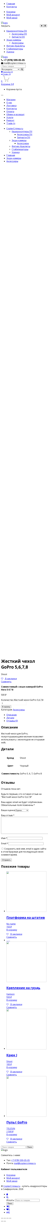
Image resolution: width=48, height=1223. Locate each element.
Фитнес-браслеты (15, 45)
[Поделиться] (5, 1218)
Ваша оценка (8, 810)
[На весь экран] (7, 1218)
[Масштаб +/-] (10, 1218)
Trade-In (10, 123)
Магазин (10, 99)
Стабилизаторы (14, 48)
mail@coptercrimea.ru (25, 1163)
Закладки (8, 72)
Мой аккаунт (13, 14)
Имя (4, 838)
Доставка (11, 105)
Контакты (11, 6)
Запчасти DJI (18, 36)
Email (4, 843)
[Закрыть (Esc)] (2, 1218)
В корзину (6, 707)
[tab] (26, 714)
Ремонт (10, 120)
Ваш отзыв (7, 815)
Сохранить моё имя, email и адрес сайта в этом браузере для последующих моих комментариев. (23, 851)
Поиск (29, 1147)
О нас (9, 102)
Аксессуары (17, 42)
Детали (10, 717)
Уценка (10, 51)
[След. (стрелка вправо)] (5, 1221)
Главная (10, 3)
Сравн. (7, 74)
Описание (11, 714)
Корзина (10, 11)
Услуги (9, 117)
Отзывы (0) (12, 720)
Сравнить (6, 681)
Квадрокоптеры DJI (16, 30)
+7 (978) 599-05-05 (20, 1160)
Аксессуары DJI (19, 33)
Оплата (10, 111)
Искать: (10, 1200)
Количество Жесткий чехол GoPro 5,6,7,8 (22, 699)
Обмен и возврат (15, 114)
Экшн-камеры (13, 39)
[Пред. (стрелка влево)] (2, 1221)
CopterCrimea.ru (14, 128)
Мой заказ (11, 17)
